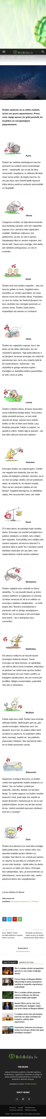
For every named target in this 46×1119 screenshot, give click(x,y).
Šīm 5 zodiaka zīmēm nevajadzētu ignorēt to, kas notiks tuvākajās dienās (29, 971)
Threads (35, 901)
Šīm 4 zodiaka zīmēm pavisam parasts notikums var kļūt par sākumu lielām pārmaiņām (27, 995)
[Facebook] (4, 919)
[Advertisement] (23, 24)
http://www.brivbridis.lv (23, 951)
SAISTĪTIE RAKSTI (10, 962)
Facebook (14, 901)
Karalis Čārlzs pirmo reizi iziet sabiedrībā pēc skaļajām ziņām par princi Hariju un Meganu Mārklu (29, 1006)
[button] (3, 52)
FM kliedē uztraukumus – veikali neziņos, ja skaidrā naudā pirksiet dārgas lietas (34, 935)
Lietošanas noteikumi (16, 1110)
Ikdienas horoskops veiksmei (26, 57)
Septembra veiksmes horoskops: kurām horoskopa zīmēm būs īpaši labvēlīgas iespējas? (29, 1030)
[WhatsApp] (20, 919)
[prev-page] (3, 1038)
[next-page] (7, 1038)
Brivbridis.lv (14, 98)
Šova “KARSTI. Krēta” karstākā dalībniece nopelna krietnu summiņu (12, 935)
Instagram (24, 901)
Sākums (3, 57)
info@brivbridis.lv (31, 1084)
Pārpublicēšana (30, 1108)
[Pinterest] (15, 919)
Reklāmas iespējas (31, 1110)
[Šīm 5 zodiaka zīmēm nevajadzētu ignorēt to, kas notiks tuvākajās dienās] (7, 971)
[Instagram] (23, 1099)
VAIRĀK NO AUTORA (26, 962)
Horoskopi (11, 57)
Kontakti (20, 1108)
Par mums (12, 1108)
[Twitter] (9, 919)
